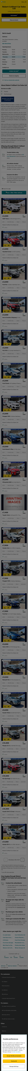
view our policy (17, 1052)
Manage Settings (13, 1066)
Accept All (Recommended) (14, 1055)
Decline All (14, 1061)
